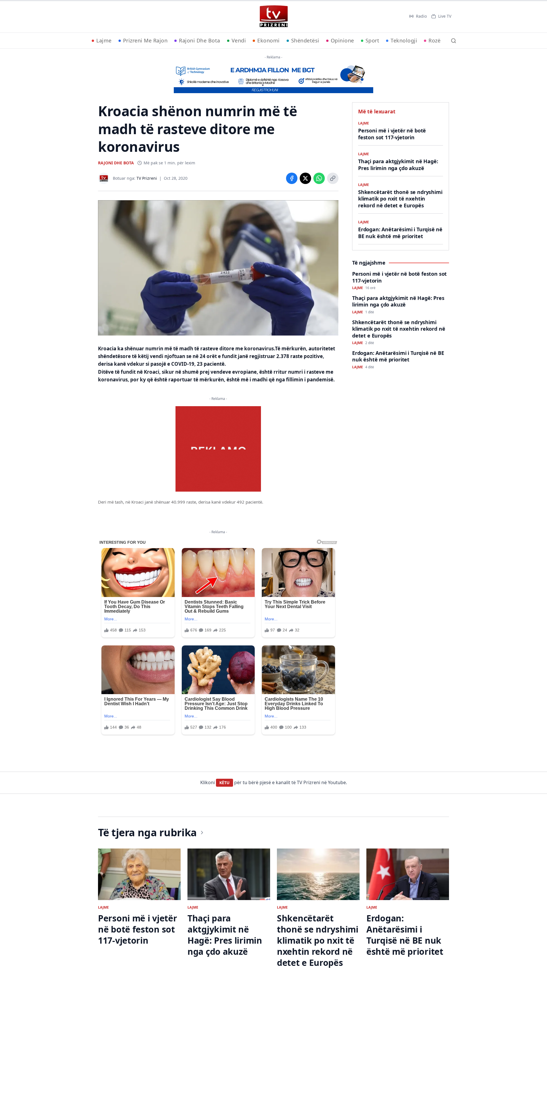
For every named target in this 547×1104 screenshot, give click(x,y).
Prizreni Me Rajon (145, 40)
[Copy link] (332, 178)
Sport (372, 40)
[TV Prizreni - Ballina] (273, 16)
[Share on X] (305, 178)
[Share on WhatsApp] (319, 178)
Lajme (104, 40)
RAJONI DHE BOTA (116, 162)
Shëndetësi (305, 40)
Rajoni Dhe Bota (199, 40)
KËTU (224, 782)
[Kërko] (453, 41)
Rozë (434, 40)
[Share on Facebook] (291, 178)
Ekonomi (268, 40)
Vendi (239, 40)
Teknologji (404, 40)
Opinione (342, 40)
